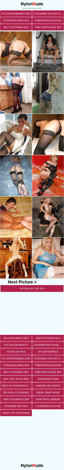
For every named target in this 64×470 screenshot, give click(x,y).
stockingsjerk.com (16, 20)
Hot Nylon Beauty (16, 344)
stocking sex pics (16, 406)
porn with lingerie (48, 399)
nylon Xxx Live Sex (32, 288)
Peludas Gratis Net (16, 338)
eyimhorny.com (48, 378)
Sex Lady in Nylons (16, 378)
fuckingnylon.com (48, 406)
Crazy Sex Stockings (16, 412)
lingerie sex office (48, 385)
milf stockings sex (16, 27)
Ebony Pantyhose (48, 392)
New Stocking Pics (48, 338)
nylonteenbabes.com (16, 13)
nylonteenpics (48, 351)
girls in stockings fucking (17, 385)
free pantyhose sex (48, 27)
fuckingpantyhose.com (49, 344)
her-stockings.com (16, 399)
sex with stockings (16, 392)
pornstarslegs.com (48, 20)
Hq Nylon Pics (16, 351)
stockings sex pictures (49, 13)
